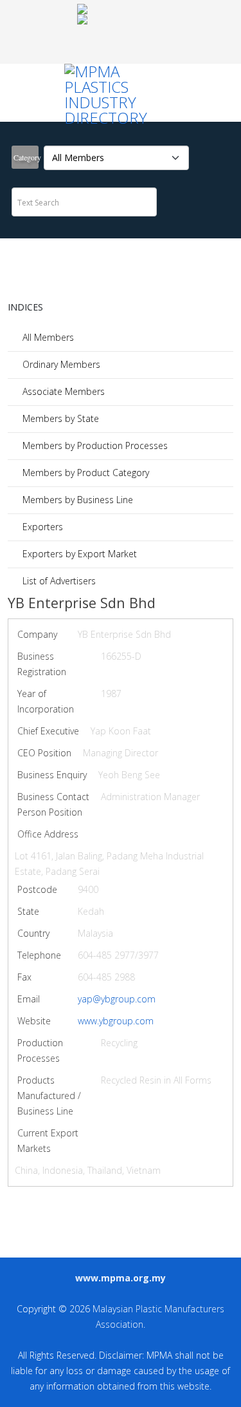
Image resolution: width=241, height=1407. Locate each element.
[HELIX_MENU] (117, 32)
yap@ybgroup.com (117, 999)
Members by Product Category (84, 472)
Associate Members (62, 391)
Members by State (59, 418)
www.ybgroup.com (116, 1021)
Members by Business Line (76, 499)
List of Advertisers (58, 581)
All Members (47, 337)
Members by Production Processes (94, 445)
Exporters (41, 527)
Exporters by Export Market (78, 554)
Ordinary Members (60, 364)
